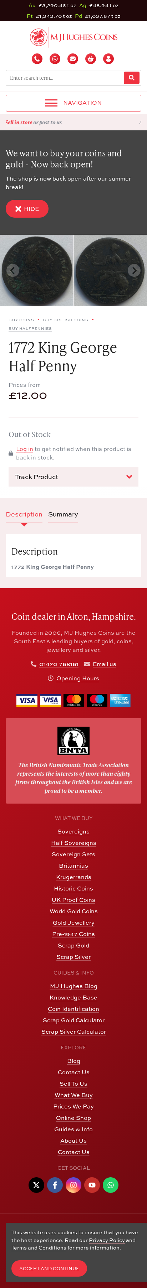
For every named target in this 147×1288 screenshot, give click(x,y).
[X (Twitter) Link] (36, 1185)
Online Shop (73, 1118)
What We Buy (74, 1095)
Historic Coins (73, 888)
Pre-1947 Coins (73, 934)
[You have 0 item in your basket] (91, 58)
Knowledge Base (73, 997)
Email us (104, 664)
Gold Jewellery (74, 922)
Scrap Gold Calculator (74, 1020)
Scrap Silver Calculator (73, 1031)
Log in (24, 449)
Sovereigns (73, 831)
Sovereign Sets (73, 854)
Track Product (36, 476)
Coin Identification (73, 1009)
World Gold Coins (74, 911)
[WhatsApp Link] (110, 1185)
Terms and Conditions (38, 1247)
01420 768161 (58, 664)
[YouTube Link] (92, 1185)
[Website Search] (132, 78)
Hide (31, 209)
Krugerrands (73, 877)
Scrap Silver (73, 957)
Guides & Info (73, 1129)
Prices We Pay (73, 1106)
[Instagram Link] (73, 1185)
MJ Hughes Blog (73, 986)
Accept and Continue (49, 1269)
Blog (73, 1061)
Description (24, 514)
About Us (73, 1140)
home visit (90, 122)
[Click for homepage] (73, 36)
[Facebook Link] (55, 1185)
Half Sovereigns (73, 843)
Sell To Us (73, 1083)
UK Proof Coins (73, 900)
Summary (63, 514)
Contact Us (74, 1072)
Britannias (73, 865)
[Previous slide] (12, 270)
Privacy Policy (107, 1240)
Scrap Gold (73, 945)
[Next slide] (134, 270)
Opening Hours (77, 678)
